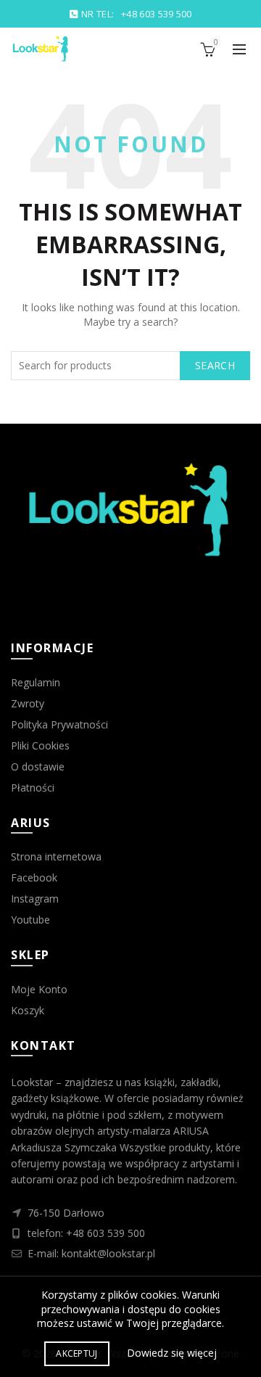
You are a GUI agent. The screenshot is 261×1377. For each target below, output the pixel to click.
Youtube (30, 919)
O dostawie (38, 766)
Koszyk (27, 1010)
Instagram (35, 898)
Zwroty (27, 703)
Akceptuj (76, 1353)
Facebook (34, 877)
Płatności (32, 787)
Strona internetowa (56, 856)
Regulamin (35, 682)
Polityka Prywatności (59, 724)
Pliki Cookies (40, 745)
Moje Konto (39, 989)
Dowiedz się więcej (172, 1353)
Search (215, 365)
